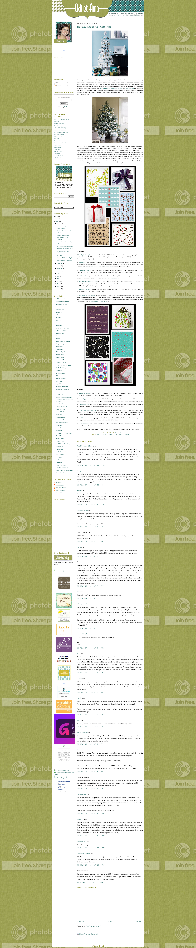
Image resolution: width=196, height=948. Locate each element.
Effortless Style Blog (61, 352)
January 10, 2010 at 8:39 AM (90, 882)
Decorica (58, 339)
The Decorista (59, 460)
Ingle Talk (58, 384)
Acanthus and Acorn (61, 307)
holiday (112, 434)
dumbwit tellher (60, 349)
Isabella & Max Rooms (62, 386)
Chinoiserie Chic (60, 323)
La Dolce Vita (59, 394)
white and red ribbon (113, 278)
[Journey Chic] (64, 651)
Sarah (79, 490)
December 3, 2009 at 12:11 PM (91, 865)
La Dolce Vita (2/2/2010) (60, 130)
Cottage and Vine (58, 136)
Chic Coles (58, 320)
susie (78, 653)
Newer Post (80, 921)
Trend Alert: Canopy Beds (63, 226)
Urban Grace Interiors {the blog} (64, 470)
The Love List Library (59, 140)
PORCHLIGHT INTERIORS (64, 433)
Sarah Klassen (81, 794)
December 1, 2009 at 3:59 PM (90, 628)
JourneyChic (57, 149)
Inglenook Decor (58, 151)
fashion (60, 787)
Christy (79, 678)
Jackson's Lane (60, 485)
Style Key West (60, 454)
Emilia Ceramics (58, 158)
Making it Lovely (60, 417)
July (58, 273)
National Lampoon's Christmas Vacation (110, 88)
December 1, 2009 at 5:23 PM (90, 648)
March (58, 283)
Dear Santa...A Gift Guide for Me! (65, 248)
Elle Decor (56, 121)
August (58, 271)
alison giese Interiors (83, 604)
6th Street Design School (60, 143)
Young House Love (61, 473)
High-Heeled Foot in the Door (61, 132)
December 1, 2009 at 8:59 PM (90, 789)
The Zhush (56, 138)
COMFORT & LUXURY (62, 328)
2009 (56, 221)
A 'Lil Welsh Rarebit (58, 155)
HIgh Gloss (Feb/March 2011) (61, 119)
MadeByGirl (59, 414)
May (58, 278)
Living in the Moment (61, 406)
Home (110, 921)
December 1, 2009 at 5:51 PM (90, 692)
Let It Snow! (60, 255)
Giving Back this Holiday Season (65, 246)
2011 (56, 216)
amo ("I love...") (103, 434)
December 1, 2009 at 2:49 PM (90, 556)
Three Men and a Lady (62, 468)
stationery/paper (122, 434)
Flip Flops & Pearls (61, 362)
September (59, 268)
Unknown (80, 819)
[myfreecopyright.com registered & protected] (64, 572)
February (59, 286)
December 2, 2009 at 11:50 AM (91, 848)
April (58, 281)
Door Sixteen (59, 346)
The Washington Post (59, 123)
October (59, 266)
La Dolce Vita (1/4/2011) (60, 128)
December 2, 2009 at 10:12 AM (91, 836)
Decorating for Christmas (63, 235)
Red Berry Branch (84, 276)
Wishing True (57, 153)
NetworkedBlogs (62, 781)
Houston (60, 789)
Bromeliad (58, 317)
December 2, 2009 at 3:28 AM (90, 813)
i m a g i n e (59, 381)
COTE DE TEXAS (61, 331)
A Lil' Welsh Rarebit (61, 304)
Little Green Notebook (61, 404)
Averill (79, 698)
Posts (57, 82)
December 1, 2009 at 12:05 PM (91, 485)
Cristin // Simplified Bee (84, 634)
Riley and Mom (60, 493)
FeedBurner (67, 107)
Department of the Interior (63, 341)
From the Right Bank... (59, 134)
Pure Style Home (60, 436)
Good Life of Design (61, 368)
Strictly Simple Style (61, 452)
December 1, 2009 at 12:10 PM (91, 505)
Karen (79, 592)
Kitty (78, 720)
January (58, 289)
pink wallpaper (60, 428)
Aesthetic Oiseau (60, 309)
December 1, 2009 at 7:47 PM (90, 744)
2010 (56, 219)
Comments (59, 85)
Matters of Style (60, 420)
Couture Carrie (60, 336)
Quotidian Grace (60, 490)
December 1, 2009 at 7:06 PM (90, 727)
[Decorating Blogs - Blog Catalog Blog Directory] (64, 774)
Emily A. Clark (60, 357)
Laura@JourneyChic (83, 853)
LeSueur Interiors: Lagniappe (64, 397)
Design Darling (60, 344)
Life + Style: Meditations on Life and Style (64, 400)
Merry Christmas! (61, 228)
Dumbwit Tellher (82, 510)
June (58, 276)
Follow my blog (63, 791)
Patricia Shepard (82, 732)
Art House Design (60, 315)
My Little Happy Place (61, 422)
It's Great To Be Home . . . (62, 389)
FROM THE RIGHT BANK (63, 365)
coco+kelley (59, 325)
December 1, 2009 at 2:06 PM (90, 527)
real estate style (60, 438)
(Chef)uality (59, 482)
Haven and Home (60, 373)
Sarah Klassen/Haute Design (63, 444)
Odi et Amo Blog (62, 784)
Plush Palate (59, 430)
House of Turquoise (61, 378)
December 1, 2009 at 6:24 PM (90, 715)
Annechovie (59, 312)
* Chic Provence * (60, 299)
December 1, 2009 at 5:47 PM (90, 673)
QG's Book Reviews (61, 488)
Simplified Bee (57, 147)
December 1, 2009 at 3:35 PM (90, 598)
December (59, 223)
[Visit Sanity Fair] (64, 635)
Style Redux (59, 457)
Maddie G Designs (60, 412)
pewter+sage (59, 425)
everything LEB (60, 360)
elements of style (60, 354)
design (64, 787)
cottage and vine (60, 333)
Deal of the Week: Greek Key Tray (65, 258)
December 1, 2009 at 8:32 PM (90, 771)
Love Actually (130, 88)
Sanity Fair (80, 471)
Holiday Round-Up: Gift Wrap (94, 26)
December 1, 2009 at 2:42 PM (90, 542)
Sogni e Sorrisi (57, 145)
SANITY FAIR (60, 441)
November (59, 263)
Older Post (139, 921)
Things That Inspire (58, 125)
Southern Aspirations (84, 750)
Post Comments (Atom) (93, 926)
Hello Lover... (59, 376)
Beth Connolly (81, 841)
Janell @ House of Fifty (84, 446)
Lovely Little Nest (60, 409)
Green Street (59, 370)
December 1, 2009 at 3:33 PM (90, 586)
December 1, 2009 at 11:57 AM (91, 465)
